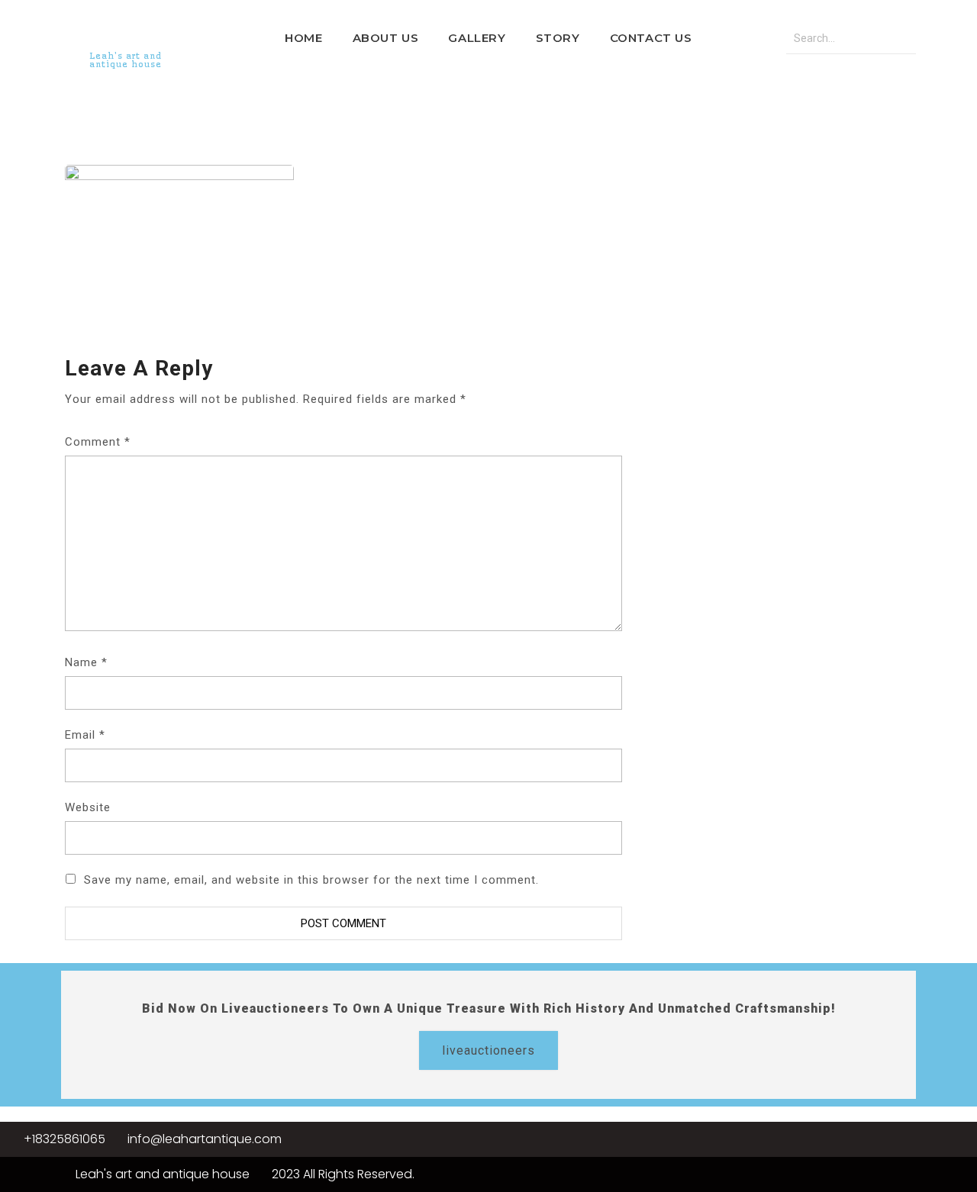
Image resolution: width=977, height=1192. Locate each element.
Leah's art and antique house (125, 59)
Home (303, 38)
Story (558, 38)
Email (85, 735)
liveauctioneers (488, 1050)
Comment (98, 442)
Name (86, 662)
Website (88, 807)
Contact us (651, 38)
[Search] (900, 38)
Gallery (476, 38)
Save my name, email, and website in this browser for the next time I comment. (311, 880)
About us (386, 38)
